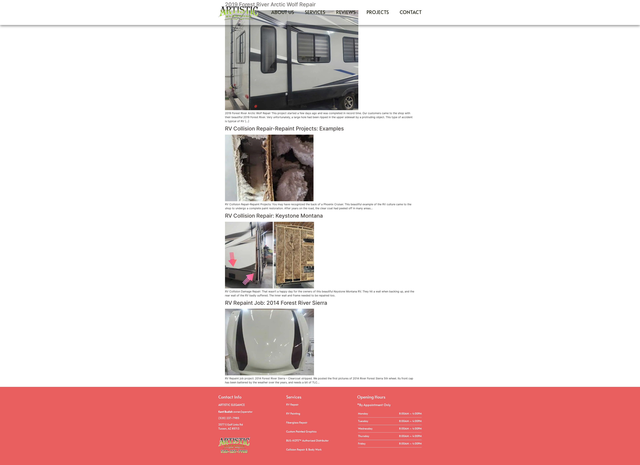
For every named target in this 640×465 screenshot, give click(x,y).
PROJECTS (377, 12)
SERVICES (315, 12)
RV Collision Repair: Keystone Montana (274, 215)
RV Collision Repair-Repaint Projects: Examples (284, 128)
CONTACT (411, 12)
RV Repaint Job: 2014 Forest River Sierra (276, 303)
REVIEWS (346, 12)
